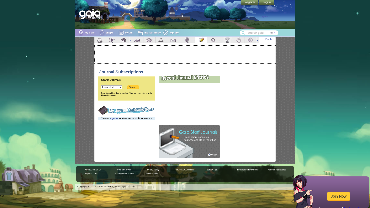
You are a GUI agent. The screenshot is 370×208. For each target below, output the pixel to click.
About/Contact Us (93, 170)
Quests (213, 40)
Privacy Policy (152, 170)
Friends (187, 40)
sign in (113, 118)
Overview (100, 40)
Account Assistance (277, 170)
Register (250, 3)
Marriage (239, 40)
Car (138, 40)
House (124, 40)
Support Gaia (91, 173)
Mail (173, 40)
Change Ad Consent (124, 173)
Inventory (161, 40)
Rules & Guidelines (185, 170)
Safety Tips (212, 170)
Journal (201, 40)
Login (266, 3)
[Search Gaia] (243, 33)
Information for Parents (248, 170)
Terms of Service (123, 170)
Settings (250, 40)
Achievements (227, 40)
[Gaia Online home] (90, 14)
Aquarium (149, 40)
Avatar (112, 40)
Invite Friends (152, 173)
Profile (268, 39)
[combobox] (259, 32)
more (131, 40)
